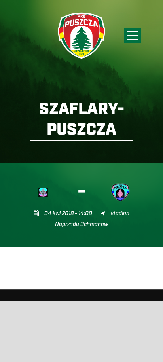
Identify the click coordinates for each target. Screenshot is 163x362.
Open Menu (132, 35)
